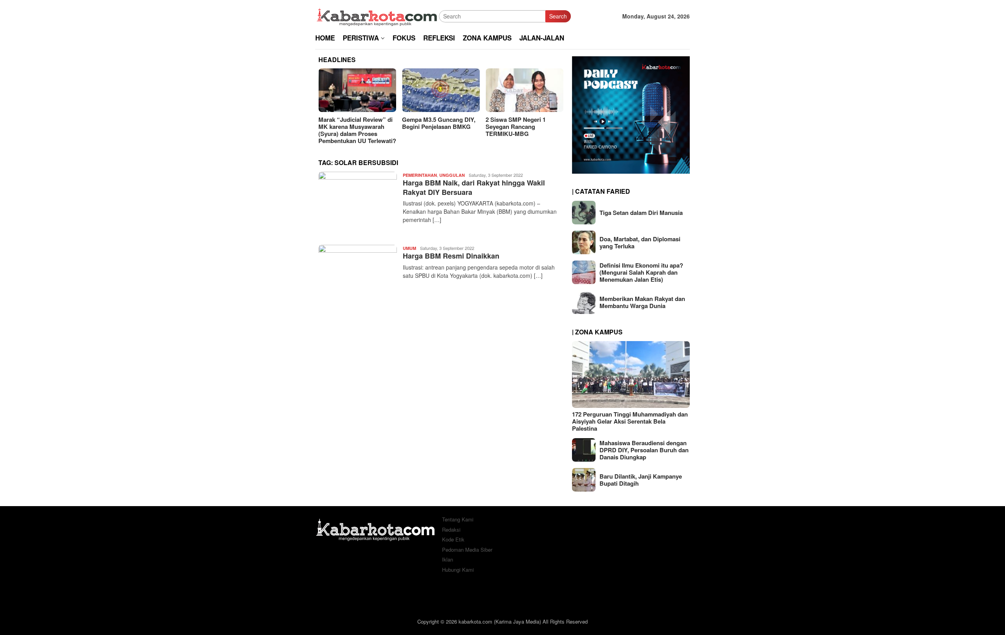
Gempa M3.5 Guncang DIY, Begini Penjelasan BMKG (438, 123)
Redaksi (451, 529)
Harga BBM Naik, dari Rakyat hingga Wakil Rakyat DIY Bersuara (474, 187)
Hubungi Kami (458, 569)
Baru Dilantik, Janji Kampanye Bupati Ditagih (640, 480)
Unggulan (452, 175)
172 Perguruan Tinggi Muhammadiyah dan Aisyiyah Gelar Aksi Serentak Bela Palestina (630, 421)
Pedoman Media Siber (467, 549)
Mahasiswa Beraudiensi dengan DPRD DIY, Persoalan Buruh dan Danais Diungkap (644, 450)
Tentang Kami (457, 519)
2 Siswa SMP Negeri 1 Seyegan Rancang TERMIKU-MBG (516, 126)
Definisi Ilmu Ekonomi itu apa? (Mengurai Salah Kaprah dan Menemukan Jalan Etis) (641, 272)
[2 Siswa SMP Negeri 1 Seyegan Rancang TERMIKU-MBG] (524, 90)
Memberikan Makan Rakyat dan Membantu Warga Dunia (642, 302)
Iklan (447, 559)
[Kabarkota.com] (377, 15)
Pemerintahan (420, 175)
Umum (409, 248)
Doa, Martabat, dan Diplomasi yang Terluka (639, 242)
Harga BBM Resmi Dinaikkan (451, 256)
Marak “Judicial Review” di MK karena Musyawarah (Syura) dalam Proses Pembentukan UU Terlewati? (357, 130)
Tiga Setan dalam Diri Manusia (641, 212)
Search (558, 16)
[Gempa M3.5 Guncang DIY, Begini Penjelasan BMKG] (441, 90)
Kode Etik (453, 539)
